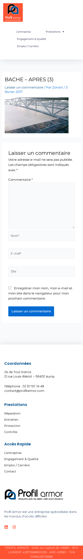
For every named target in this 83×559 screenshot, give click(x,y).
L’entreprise (23, 31)
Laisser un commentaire (24, 87)
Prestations (53, 31)
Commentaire (20, 180)
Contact (10, 471)
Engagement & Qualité (31, 39)
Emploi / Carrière (28, 46)
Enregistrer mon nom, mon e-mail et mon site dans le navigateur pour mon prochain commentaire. (40, 293)
